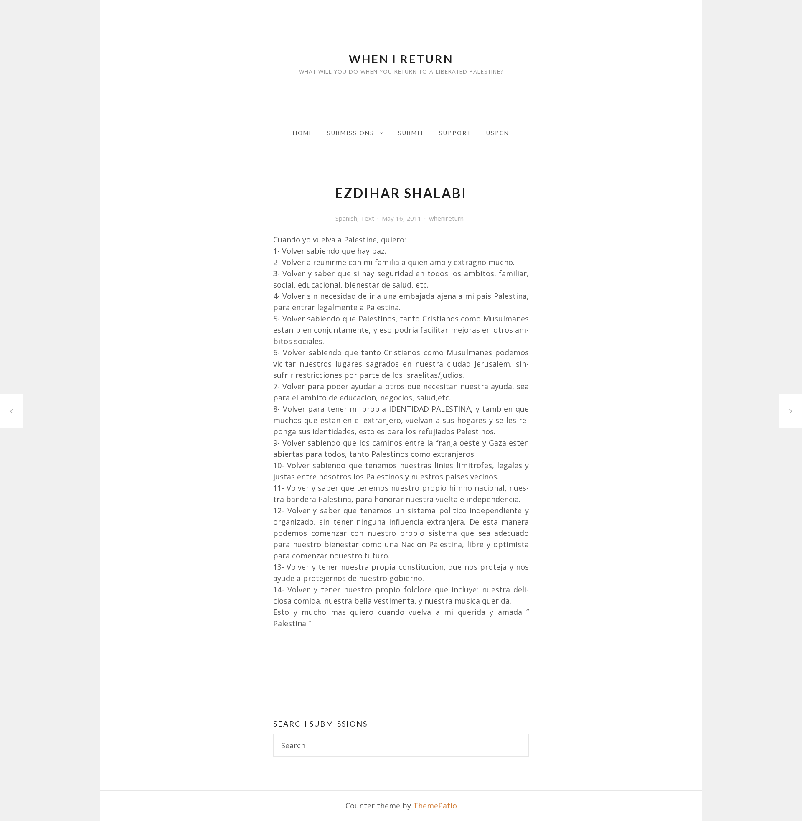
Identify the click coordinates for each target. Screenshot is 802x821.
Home (303, 133)
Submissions (350, 133)
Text (367, 218)
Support (455, 133)
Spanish (346, 218)
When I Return (401, 59)
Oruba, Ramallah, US (790, 411)
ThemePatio (435, 806)
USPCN (497, 133)
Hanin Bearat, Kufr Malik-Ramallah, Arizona (11, 411)
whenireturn (446, 218)
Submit (411, 133)
